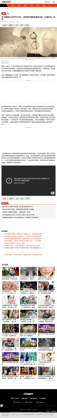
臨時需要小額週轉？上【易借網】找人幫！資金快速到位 (28, 320)
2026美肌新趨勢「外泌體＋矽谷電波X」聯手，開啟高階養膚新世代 (22, 247)
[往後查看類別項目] (49, 5)
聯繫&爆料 (25, 398)
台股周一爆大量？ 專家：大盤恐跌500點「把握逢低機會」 (28, 363)
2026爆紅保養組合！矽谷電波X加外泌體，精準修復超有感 (46, 306)
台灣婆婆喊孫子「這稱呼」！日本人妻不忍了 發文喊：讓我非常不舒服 (10, 292)
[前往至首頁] (6, 2)
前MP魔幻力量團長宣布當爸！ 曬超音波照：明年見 (16, 212)
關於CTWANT (15, 398)
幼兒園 (4, 25)
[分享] (1, 405)
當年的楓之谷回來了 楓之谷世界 (28, 349)
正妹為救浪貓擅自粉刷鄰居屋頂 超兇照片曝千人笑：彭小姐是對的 (22, 238)
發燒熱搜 (43, 398)
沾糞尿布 (11, 25)
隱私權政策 (29, 414)
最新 (13, 5)
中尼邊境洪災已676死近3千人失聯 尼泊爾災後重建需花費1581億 (10, 335)
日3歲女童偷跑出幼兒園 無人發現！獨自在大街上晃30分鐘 (18, 215)
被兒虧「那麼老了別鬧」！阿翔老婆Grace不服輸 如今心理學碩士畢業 (28, 377)
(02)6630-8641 (17, 254)
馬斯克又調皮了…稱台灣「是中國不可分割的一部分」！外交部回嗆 (22, 241)
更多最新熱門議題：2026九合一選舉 (14, 243)
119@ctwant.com (37, 254)
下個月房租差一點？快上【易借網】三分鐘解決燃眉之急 (28, 292)
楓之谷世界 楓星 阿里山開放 (46, 335)
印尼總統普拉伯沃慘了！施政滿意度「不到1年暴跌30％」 (10, 278)
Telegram (41, 402)
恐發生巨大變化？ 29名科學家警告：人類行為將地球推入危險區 (22, 245)
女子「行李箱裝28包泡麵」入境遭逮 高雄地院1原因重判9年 (46, 320)
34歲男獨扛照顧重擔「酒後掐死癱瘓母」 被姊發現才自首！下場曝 (46, 377)
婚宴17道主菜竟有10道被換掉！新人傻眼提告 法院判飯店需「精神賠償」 (28, 335)
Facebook (18, 402)
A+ (3, 62)
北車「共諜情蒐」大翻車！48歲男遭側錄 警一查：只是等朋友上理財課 (10, 349)
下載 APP (47, 2)
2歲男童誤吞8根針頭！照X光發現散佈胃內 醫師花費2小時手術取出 (20, 217)
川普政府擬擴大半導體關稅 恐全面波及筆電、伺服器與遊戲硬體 (46, 292)
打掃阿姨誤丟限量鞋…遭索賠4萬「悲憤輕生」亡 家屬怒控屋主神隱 (23, 234)
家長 (17, 25)
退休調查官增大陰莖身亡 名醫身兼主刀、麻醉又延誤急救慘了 (28, 278)
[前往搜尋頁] (54, 2)
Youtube (29, 402)
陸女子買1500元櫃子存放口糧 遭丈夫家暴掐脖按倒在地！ (18, 206)
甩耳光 (27, 25)
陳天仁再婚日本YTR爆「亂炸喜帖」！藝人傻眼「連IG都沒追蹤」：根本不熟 (10, 320)
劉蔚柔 (6, 21)
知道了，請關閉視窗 (52, 411)
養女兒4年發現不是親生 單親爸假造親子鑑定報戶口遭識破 (18, 209)
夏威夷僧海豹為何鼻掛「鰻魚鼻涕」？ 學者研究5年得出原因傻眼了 (23, 236)
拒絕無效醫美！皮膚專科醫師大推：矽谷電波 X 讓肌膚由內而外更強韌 (46, 278)
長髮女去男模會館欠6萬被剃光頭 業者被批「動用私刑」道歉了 (10, 377)
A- (7, 62)
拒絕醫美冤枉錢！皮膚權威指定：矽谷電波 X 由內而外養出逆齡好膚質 (10, 306)
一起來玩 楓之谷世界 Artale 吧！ (44, 363)
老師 (22, 25)
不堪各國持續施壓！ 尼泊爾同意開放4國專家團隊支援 (46, 349)
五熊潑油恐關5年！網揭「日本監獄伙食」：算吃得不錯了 (28, 306)
